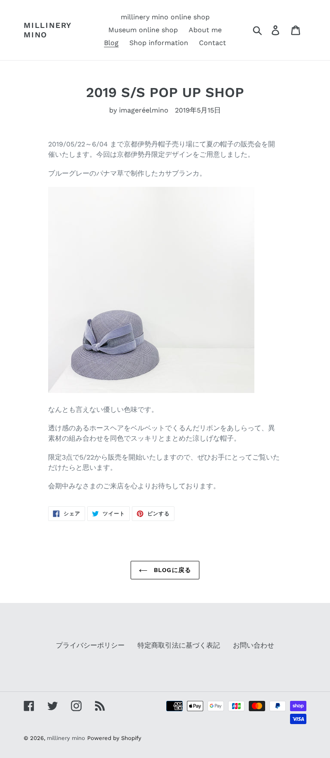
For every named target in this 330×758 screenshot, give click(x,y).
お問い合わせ (253, 645)
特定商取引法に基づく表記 (179, 645)
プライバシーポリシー (90, 645)
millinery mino (47, 30)
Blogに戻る (171, 569)
